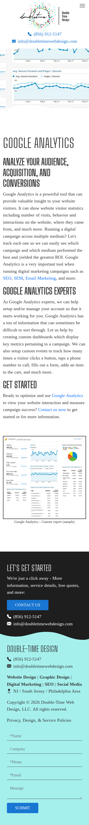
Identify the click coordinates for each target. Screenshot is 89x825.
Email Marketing (40, 278)
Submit (22, 808)
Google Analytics (67, 395)
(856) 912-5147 (48, 34)
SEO (7, 278)
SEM (18, 278)
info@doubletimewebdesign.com (47, 41)
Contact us (27, 605)
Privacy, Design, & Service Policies (39, 720)
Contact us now (52, 409)
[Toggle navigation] (82, 5)
